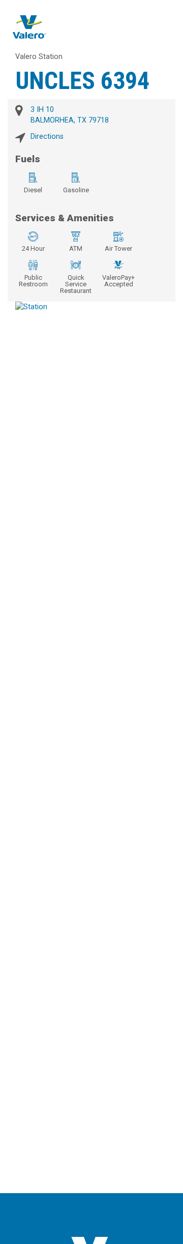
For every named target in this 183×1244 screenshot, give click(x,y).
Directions (47, 136)
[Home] (29, 26)
